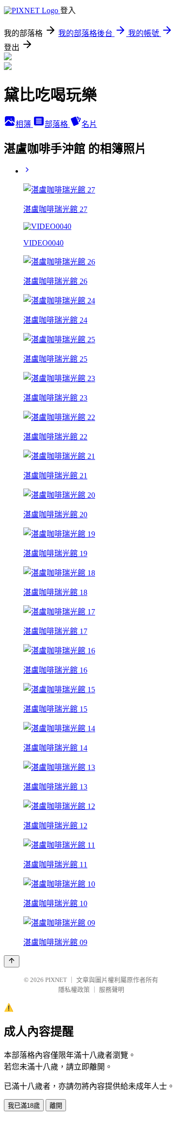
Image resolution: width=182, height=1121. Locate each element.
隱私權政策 (74, 989)
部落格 (57, 124)
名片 (89, 124)
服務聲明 (111, 989)
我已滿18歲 (24, 1105)
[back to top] (11, 961)
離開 (56, 1105)
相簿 (24, 124)
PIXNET (56, 979)
